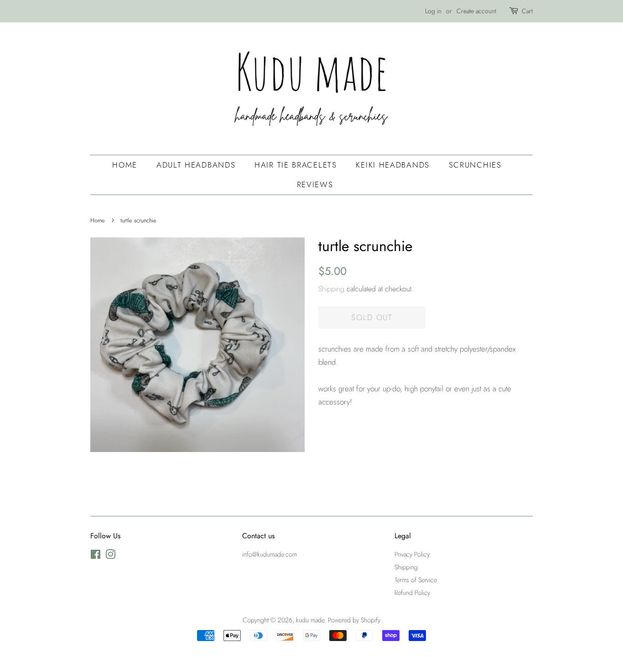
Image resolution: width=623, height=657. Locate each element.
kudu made (310, 620)
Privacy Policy (412, 554)
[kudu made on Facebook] (95, 556)
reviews (315, 184)
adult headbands (196, 164)
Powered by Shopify (354, 620)
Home (124, 164)
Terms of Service (416, 579)
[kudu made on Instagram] (110, 556)
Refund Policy (412, 592)
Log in (433, 11)
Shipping (331, 289)
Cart (527, 11)
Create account (476, 11)
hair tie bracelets (295, 164)
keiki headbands (393, 164)
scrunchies (475, 164)
